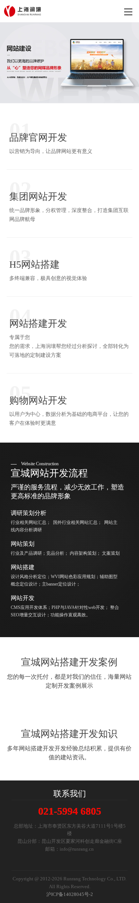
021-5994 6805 (69, 811)
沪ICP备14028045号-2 (69, 894)
